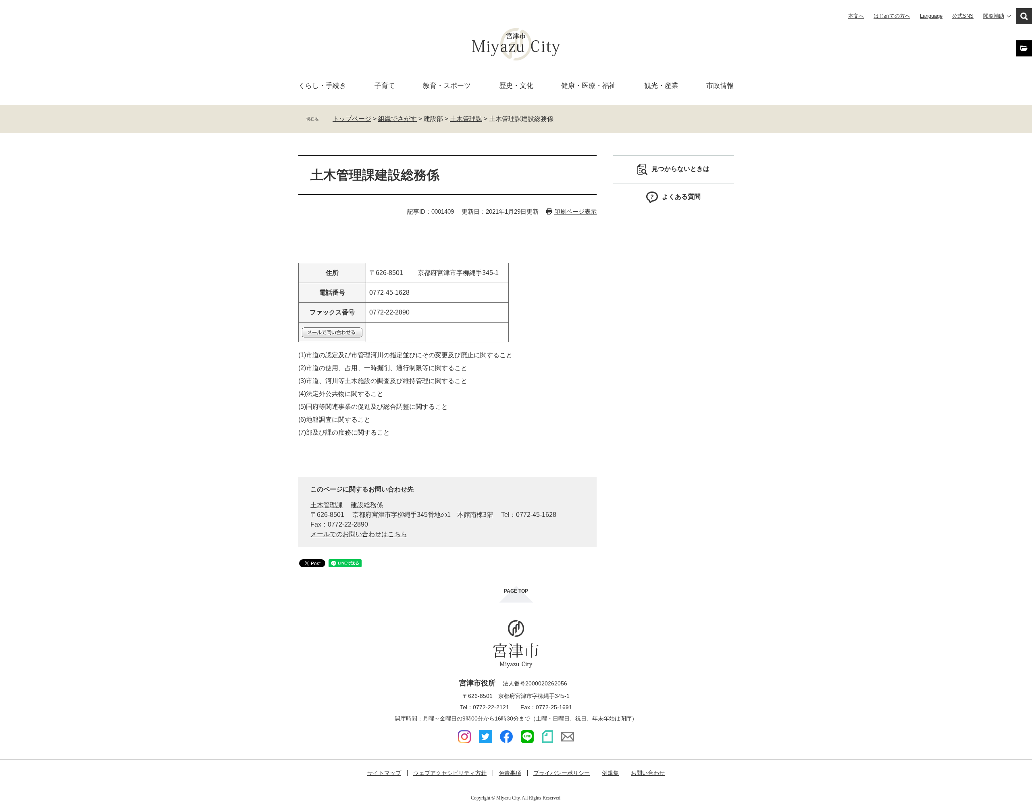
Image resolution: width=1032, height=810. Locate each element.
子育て (385, 86)
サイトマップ (384, 773)
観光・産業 (661, 86)
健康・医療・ (588, 86)
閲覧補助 (993, 16)
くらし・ (322, 86)
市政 (720, 86)
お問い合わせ (648, 773)
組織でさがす (397, 118)
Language (931, 16)
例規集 (610, 773)
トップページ (352, 118)
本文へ (856, 16)
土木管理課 (466, 118)
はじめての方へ (892, 16)
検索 (1024, 16)
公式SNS (963, 16)
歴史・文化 (516, 86)
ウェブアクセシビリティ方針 (450, 773)
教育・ (447, 86)
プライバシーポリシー (561, 773)
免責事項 (510, 773)
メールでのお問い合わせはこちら (358, 534)
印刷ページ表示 (575, 211)
